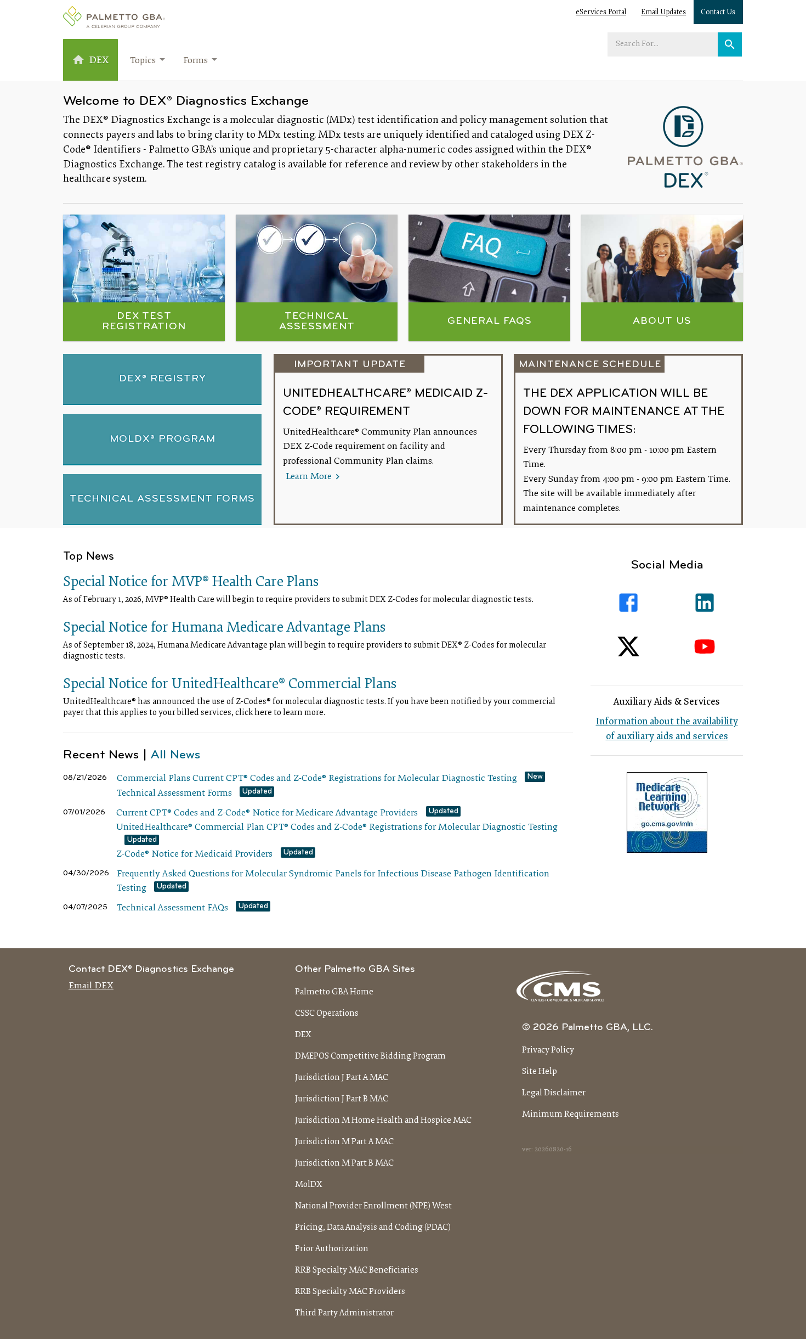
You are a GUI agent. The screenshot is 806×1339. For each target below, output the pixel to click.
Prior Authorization (331, 1249)
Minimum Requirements (570, 1114)
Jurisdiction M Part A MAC (344, 1142)
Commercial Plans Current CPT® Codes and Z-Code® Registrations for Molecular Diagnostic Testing (317, 779)
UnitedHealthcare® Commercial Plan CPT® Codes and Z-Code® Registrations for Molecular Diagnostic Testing (337, 827)
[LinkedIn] (705, 603)
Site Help (539, 1071)
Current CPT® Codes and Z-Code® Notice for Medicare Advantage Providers (267, 813)
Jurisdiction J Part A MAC (341, 1077)
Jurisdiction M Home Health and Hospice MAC (383, 1120)
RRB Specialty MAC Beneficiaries (356, 1270)
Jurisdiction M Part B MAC (344, 1163)
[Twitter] (629, 647)
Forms (195, 61)
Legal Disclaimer (554, 1093)
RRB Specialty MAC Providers (350, 1291)
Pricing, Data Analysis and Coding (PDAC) (373, 1227)
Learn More (310, 476)
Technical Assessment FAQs (172, 908)
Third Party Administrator (344, 1313)
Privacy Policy (548, 1050)
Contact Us (718, 12)
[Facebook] (629, 603)
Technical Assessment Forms (174, 793)
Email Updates (663, 12)
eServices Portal (601, 12)
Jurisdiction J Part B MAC (341, 1099)
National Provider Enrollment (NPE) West (373, 1206)
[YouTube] (705, 647)
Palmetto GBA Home (334, 992)
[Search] (730, 44)
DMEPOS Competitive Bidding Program (370, 1056)
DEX (303, 1035)
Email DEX (91, 986)
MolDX (308, 1184)
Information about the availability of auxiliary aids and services (667, 729)
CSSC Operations (327, 1013)
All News (175, 755)
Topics (143, 61)
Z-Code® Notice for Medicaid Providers (194, 854)
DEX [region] (99, 60)
